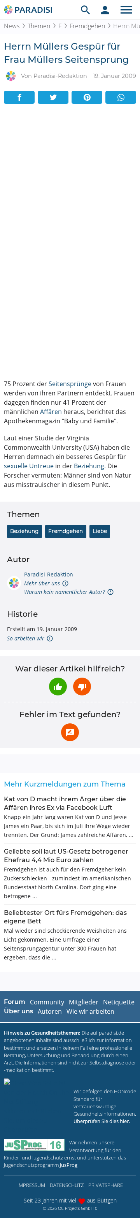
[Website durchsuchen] (85, 9)
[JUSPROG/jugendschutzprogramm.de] (34, 1145)
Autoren (50, 1011)
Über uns (18, 1011)
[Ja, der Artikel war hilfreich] (58, 686)
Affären (51, 411)
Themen (39, 26)
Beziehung (89, 466)
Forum (14, 1002)
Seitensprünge (70, 384)
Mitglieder (83, 1002)
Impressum (31, 1185)
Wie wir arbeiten (90, 1011)
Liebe (100, 531)
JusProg (68, 1164)
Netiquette (119, 1002)
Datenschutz (67, 1185)
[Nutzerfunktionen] (105, 9)
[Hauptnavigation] (126, 9)
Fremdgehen (87, 26)
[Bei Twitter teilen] (53, 97)
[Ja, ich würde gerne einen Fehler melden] (70, 732)
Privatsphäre (105, 1185)
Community (47, 1002)
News (11, 26)
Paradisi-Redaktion (48, 574)
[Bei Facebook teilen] (19, 97)
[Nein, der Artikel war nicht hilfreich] (82, 686)
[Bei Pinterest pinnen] (87, 97)
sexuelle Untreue (29, 466)
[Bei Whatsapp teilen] (120, 97)
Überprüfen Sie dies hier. (102, 1121)
